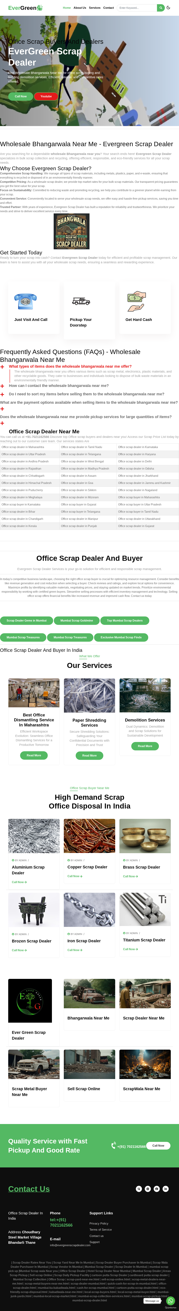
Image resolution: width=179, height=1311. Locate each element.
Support (95, 1242)
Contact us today (141, 595)
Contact (108, 7)
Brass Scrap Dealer (141, 867)
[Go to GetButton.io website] (170, 1307)
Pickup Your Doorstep (81, 322)
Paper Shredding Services (89, 723)
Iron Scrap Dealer (84, 941)
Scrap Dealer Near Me (143, 1018)
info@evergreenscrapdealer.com (70, 1245)
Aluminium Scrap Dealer (28, 870)
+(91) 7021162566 (131, 1147)
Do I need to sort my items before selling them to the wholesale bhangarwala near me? (86, 394)
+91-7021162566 (37, 437)
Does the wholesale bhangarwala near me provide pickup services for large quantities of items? (86, 417)
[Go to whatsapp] (170, 1300)
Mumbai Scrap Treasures (23, 637)
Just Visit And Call (30, 319)
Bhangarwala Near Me (88, 1018)
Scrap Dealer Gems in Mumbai (26, 620)
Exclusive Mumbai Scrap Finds (121, 637)
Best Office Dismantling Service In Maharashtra (34, 720)
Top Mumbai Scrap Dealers (125, 620)
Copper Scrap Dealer (87, 867)
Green (22, 8)
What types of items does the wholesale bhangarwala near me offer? (70, 366)
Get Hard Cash (139, 319)
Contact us (97, 1236)
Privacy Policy (99, 1223)
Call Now (21, 96)
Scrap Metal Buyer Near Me (29, 1092)
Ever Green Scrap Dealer (29, 1035)
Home (67, 7)
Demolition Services (145, 720)
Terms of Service (101, 1229)
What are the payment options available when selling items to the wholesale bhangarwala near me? (89, 402)
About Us (80, 7)
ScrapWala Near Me (141, 1089)
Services (95, 7)
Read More (34, 755)
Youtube (46, 96)
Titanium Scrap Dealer (144, 940)
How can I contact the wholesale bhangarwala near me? (59, 385)
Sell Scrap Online (83, 1089)
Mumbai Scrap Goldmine (76, 620)
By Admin (21, 860)
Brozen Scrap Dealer (31, 941)
